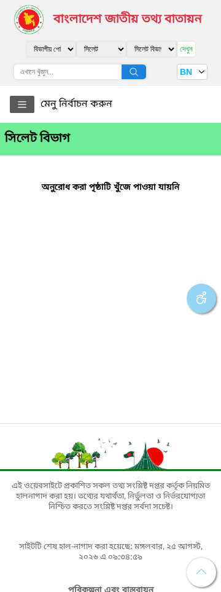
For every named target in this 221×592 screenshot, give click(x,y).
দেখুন (186, 48)
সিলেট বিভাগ (37, 139)
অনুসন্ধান (134, 71)
